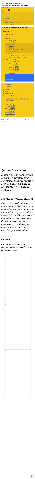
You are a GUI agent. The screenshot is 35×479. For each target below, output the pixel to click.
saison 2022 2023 (14, 65)
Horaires (7, 18)
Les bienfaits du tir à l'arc (12, 22)
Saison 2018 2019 (14, 71)
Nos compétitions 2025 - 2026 (18, 57)
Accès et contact (10, 24)
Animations (12, 73)
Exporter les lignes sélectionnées (10, 2)
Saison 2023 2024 (14, 63)
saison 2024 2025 (14, 61)
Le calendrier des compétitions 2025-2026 (21, 55)
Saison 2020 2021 (14, 69)
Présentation (12, 40)
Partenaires (12, 42)
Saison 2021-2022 (14, 67)
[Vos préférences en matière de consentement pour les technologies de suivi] (31, 475)
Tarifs (6, 20)
